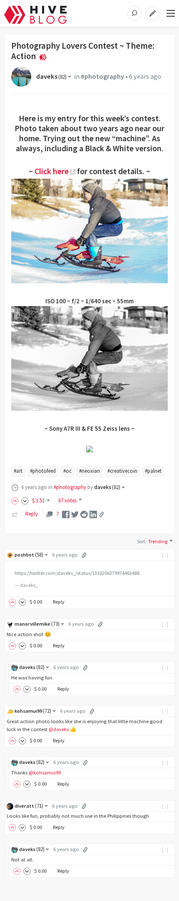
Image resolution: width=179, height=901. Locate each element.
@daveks (59, 729)
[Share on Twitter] (75, 513)
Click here (52, 171)
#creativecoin (122, 470)
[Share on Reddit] (84, 513)
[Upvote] (16, 500)
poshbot (29, 555)
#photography (102, 76)
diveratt (29, 806)
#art (18, 470)
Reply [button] (59, 602)
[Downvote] (25, 500)
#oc (67, 470)
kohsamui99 (33, 711)
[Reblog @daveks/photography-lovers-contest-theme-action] (15, 513)
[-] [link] (165, 555)
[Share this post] (101, 514)
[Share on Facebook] (66, 513)
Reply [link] (31, 513)
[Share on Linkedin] (93, 513)
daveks (51, 76)
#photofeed (43, 470)
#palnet (153, 470)
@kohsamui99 (45, 772)
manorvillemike (37, 624)
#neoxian (89, 470)
